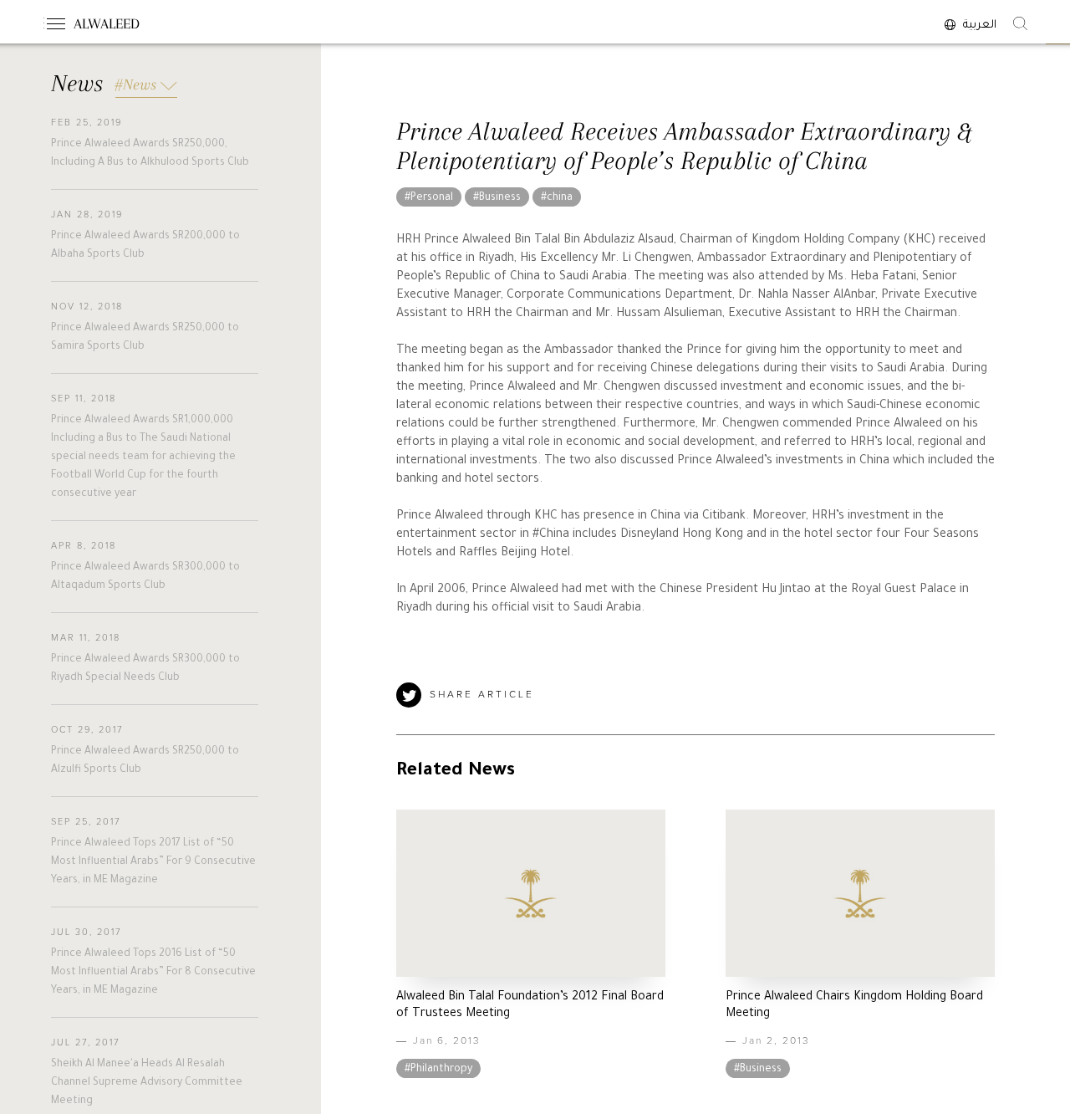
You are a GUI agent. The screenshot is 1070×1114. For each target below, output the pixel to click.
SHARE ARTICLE (482, 695)
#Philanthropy (438, 1070)
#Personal (429, 198)
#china (557, 198)
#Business (497, 198)
